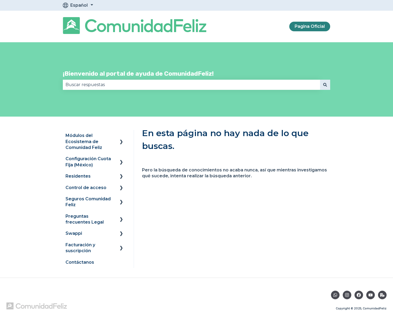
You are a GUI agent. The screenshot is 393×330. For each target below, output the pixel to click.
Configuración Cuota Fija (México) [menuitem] (88, 161)
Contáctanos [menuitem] (80, 262)
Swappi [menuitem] (74, 233)
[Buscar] (325, 85)
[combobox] (191, 85)
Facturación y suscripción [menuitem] (80, 247)
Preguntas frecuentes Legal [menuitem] (85, 219)
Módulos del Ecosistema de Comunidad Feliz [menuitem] (84, 141)
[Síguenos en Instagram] (347, 295)
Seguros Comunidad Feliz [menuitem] (88, 201)
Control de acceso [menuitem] (86, 187)
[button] (121, 136)
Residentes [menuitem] (78, 176)
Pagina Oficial (310, 26)
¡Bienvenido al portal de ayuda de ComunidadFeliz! (138, 73)
